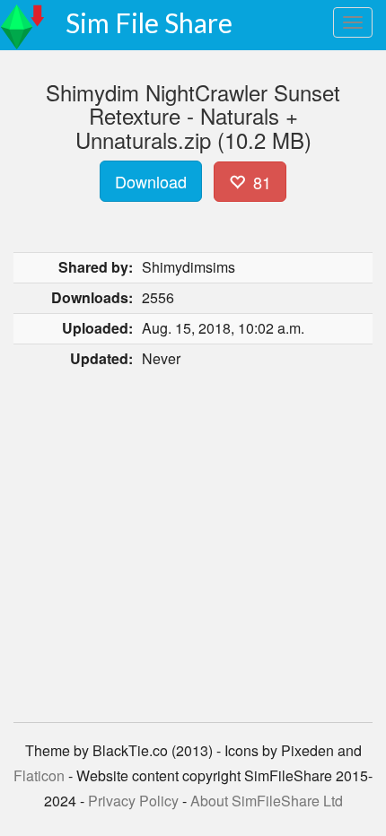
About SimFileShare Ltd (266, 800)
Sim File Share (149, 22)
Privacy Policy (133, 800)
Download (151, 181)
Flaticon (39, 775)
